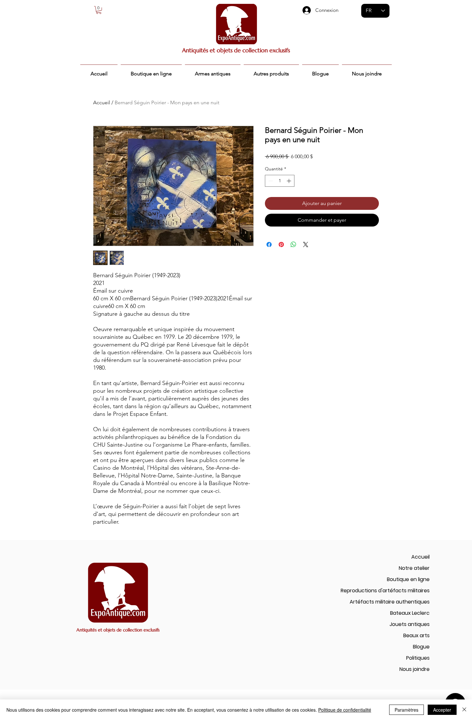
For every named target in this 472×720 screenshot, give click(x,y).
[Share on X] (306, 244)
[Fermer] (464, 710)
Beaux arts (416, 635)
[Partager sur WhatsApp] (293, 244)
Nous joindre (414, 669)
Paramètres (406, 710)
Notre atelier (414, 568)
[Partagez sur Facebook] (269, 244)
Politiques (418, 658)
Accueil (101, 102)
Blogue (421, 646)
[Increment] (289, 180)
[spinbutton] (279, 180)
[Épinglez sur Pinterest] (281, 244)
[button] (98, 10)
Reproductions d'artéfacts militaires (385, 590)
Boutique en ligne (408, 579)
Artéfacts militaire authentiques (390, 601)
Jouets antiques (409, 624)
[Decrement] (270, 180)
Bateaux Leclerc (410, 613)
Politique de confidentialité (344, 710)
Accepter (442, 710)
